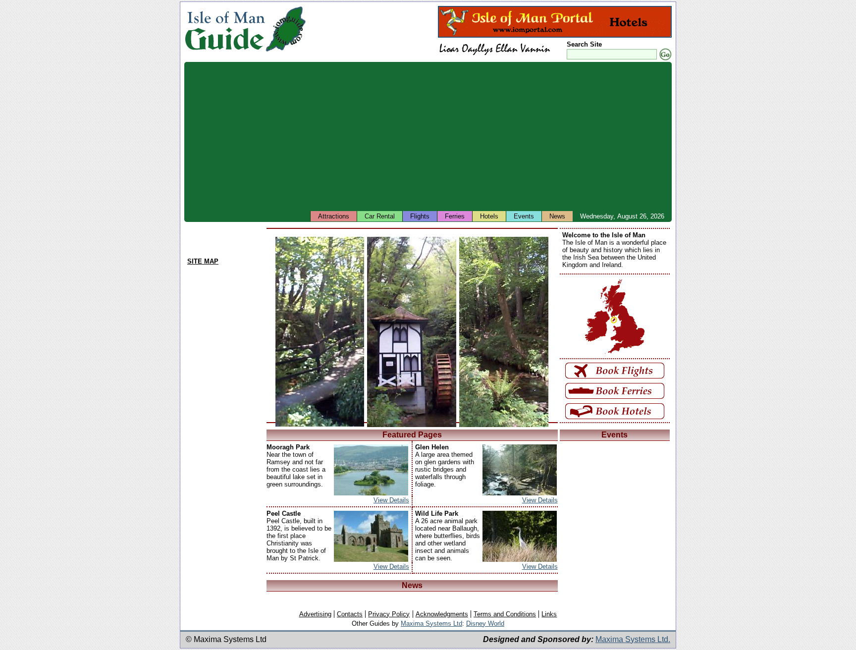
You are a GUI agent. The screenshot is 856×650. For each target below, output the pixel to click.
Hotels (489, 216)
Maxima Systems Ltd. (632, 639)
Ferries (455, 216)
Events (524, 216)
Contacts (350, 614)
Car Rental (380, 216)
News (557, 216)
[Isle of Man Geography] (285, 52)
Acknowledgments (442, 614)
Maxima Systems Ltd (431, 623)
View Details (391, 500)
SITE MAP (202, 261)
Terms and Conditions (505, 614)
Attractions (333, 216)
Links (549, 614)
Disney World (485, 623)
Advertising (315, 614)
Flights (419, 216)
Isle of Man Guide (224, 28)
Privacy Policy (389, 614)
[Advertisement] (481, 136)
